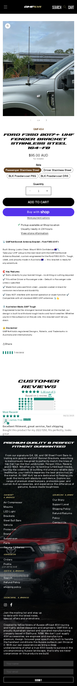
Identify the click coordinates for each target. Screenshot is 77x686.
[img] (11, 416)
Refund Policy (12, 582)
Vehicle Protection (10, 527)
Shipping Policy (61, 508)
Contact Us (59, 522)
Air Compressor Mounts (13, 504)
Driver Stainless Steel (57, 170)
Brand (7, 533)
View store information (34, 233)
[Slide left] (31, 120)
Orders (8, 559)
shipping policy (12, 586)
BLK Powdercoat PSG (22, 175)
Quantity (38, 183)
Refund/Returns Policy (62, 515)
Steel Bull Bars (12, 520)
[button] (65, 7)
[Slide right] (46, 120)
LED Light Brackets (9, 513)
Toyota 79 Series (14, 547)
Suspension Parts (11, 540)
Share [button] (8, 343)
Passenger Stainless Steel (22, 170)
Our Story (58, 499)
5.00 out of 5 (48, 391)
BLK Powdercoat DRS (54, 175)
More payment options (38, 217)
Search (8, 577)
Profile (7, 563)
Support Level (60, 504)
